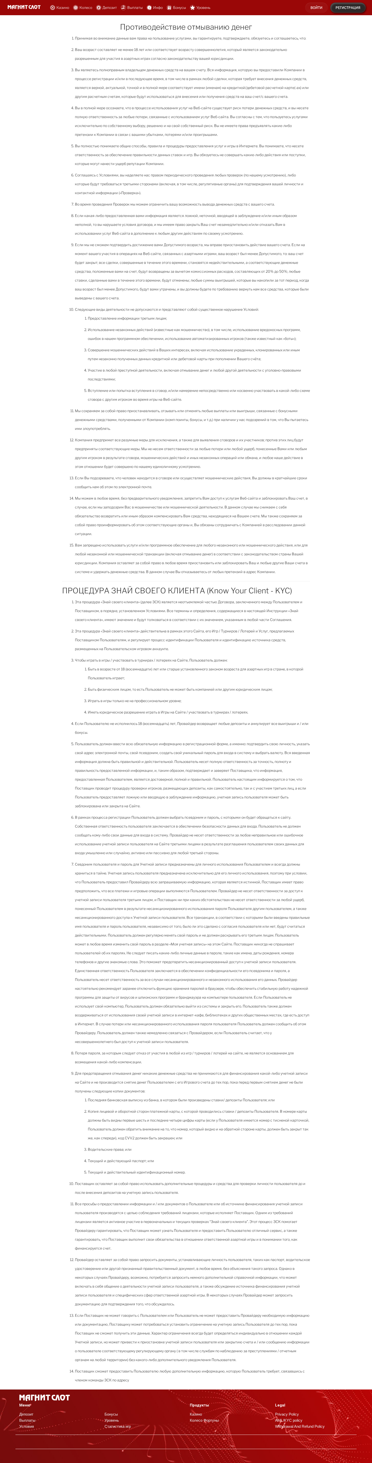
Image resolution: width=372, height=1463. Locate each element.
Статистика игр (118, 1426)
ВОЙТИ (316, 8)
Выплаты (135, 7)
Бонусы (180, 7)
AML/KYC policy (288, 1420)
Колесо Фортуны (204, 1420)
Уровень (203, 7)
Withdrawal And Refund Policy (300, 1426)
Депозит (109, 7)
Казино (62, 7)
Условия (26, 1426)
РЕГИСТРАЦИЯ (348, 8)
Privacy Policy (287, 1414)
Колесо (85, 7)
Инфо (158, 7)
